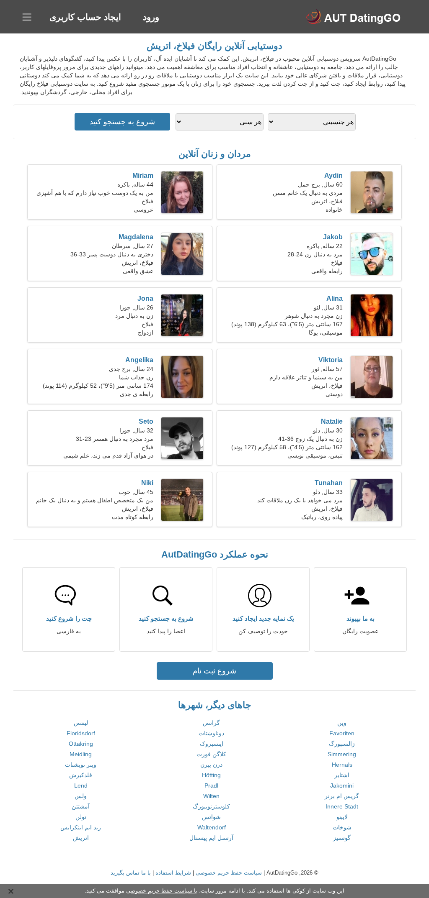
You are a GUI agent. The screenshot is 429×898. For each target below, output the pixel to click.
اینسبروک (211, 743)
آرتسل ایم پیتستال (211, 837)
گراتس (211, 722)
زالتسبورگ (342, 743)
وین (341, 722)
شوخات (342, 827)
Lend (81, 785)
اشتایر (341, 775)
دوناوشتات (211, 733)
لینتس (81, 722)
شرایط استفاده (173, 873)
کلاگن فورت (211, 754)
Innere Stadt (342, 806)
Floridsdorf (81, 733)
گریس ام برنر (342, 796)
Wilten (211, 796)
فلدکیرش (80, 775)
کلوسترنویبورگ (211, 806)
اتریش (81, 837)
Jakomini (342, 785)
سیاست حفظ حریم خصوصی (229, 873)
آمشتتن (81, 806)
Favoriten (341, 733)
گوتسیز (342, 837)
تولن (80, 817)
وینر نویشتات (80, 764)
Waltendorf (211, 827)
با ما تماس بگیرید (131, 873)
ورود (151, 17)
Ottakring (81, 743)
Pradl (211, 785)
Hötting (211, 775)
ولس (81, 796)
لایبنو (342, 817)
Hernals (342, 764)
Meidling (81, 754)
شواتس (211, 817)
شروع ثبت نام (214, 671)
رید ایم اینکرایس (80, 827)
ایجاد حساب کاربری (85, 17)
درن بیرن (211, 764)
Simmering (342, 754)
